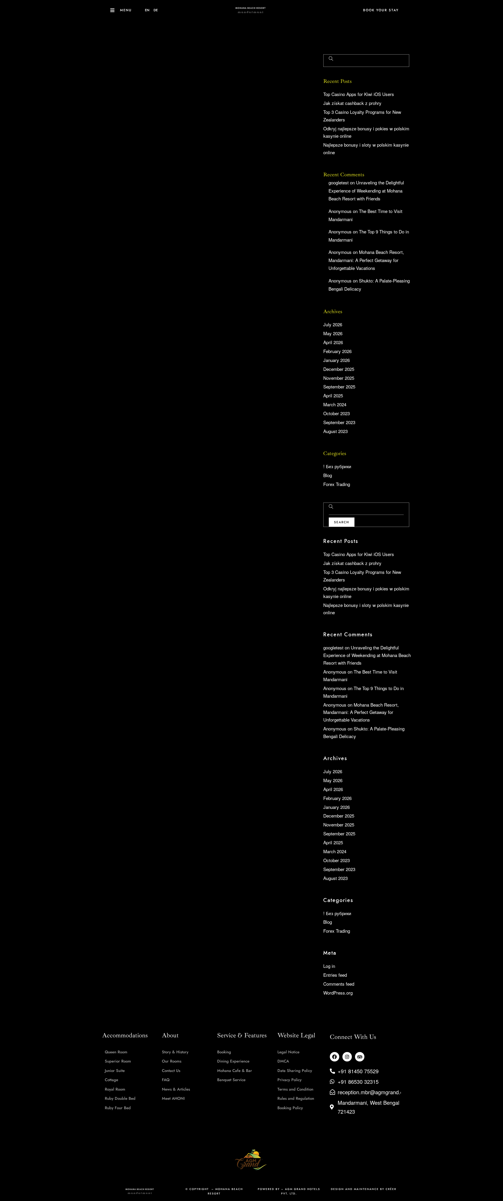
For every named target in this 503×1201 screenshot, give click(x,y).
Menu (126, 10)
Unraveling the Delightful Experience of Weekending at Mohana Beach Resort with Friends (366, 190)
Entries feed (335, 975)
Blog (327, 475)
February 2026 (337, 351)
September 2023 (339, 422)
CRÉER (391, 1189)
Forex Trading (336, 484)
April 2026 (333, 342)
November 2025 (338, 378)
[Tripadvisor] (359, 1056)
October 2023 (336, 413)
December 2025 (338, 369)
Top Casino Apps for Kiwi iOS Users (358, 94)
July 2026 (332, 324)
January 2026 (336, 360)
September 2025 (339, 386)
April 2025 (333, 395)
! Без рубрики (337, 466)
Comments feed (338, 983)
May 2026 (332, 333)
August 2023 (335, 431)
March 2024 (334, 404)
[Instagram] (347, 1056)
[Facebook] (334, 1056)
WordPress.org (338, 992)
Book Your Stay (381, 10)
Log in (329, 966)
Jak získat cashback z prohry (352, 103)
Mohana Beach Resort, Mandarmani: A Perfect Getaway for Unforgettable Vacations (366, 260)
